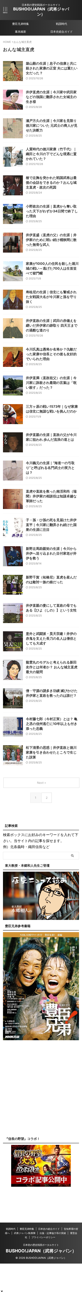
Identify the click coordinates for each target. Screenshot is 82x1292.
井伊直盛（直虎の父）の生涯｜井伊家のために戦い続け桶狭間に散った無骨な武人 (51, 240)
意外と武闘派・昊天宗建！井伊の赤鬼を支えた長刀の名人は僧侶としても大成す (51, 638)
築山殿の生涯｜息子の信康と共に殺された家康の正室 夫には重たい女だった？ (51, 68)
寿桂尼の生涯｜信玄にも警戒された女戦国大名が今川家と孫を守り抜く (51, 297)
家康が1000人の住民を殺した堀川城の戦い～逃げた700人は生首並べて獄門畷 (52, 268)
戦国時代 (61, 23)
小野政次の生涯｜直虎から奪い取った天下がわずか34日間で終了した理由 (52, 211)
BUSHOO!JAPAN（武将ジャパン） (41, 1250)
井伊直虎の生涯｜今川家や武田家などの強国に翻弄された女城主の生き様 (51, 97)
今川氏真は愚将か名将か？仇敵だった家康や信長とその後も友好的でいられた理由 (51, 354)
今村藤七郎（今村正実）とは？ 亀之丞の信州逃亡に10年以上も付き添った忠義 (51, 724)
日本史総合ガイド (61, 31)
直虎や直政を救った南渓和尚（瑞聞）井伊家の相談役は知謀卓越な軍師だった (51, 496)
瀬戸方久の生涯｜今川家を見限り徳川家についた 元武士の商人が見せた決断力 (51, 125)
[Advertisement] (41, 1091)
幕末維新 (20, 31)
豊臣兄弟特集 (20, 23)
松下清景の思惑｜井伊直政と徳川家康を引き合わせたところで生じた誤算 (51, 752)
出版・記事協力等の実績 (53, 1233)
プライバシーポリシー (43, 1237)
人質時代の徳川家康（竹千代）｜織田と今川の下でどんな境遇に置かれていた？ (51, 154)
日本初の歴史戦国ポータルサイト (41, 1244)
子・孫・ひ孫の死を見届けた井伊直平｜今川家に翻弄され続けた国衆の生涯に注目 (51, 525)
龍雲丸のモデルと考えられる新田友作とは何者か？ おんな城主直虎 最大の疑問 (51, 667)
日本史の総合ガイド (49, 1228)
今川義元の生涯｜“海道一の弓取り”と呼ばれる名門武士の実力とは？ (50, 468)
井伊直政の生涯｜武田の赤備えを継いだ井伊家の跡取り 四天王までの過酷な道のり (51, 325)
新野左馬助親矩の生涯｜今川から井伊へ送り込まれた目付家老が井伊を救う (51, 553)
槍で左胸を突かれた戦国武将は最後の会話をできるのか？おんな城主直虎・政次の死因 (51, 182)
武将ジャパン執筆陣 (24, 1233)
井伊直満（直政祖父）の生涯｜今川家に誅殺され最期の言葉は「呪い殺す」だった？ (51, 383)
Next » (41, 783)
